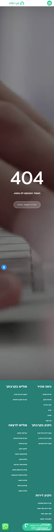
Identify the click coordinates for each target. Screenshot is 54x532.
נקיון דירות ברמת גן (44, 438)
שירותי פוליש (47, 394)
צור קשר (48, 421)
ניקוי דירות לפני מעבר (44, 509)
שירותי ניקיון (47, 400)
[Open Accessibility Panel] (4, 267)
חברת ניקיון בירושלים (20, 400)
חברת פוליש (23, 444)
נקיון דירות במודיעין (45, 444)
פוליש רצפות (22, 491)
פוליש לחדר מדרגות (20, 465)
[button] (49, 3)
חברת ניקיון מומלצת (44, 503)
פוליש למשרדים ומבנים (19, 475)
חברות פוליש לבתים (20, 438)
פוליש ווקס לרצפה (21, 454)
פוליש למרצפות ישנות (19, 470)
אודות (49, 415)
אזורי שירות (47, 405)
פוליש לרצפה (22, 480)
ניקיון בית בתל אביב (20, 394)
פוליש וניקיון (23, 459)
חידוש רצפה (23, 449)
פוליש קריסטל (22, 486)
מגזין (49, 410)
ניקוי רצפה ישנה (46, 514)
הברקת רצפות (22, 433)
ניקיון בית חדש (46, 524)
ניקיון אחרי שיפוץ (45, 519)
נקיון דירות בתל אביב (44, 433)
